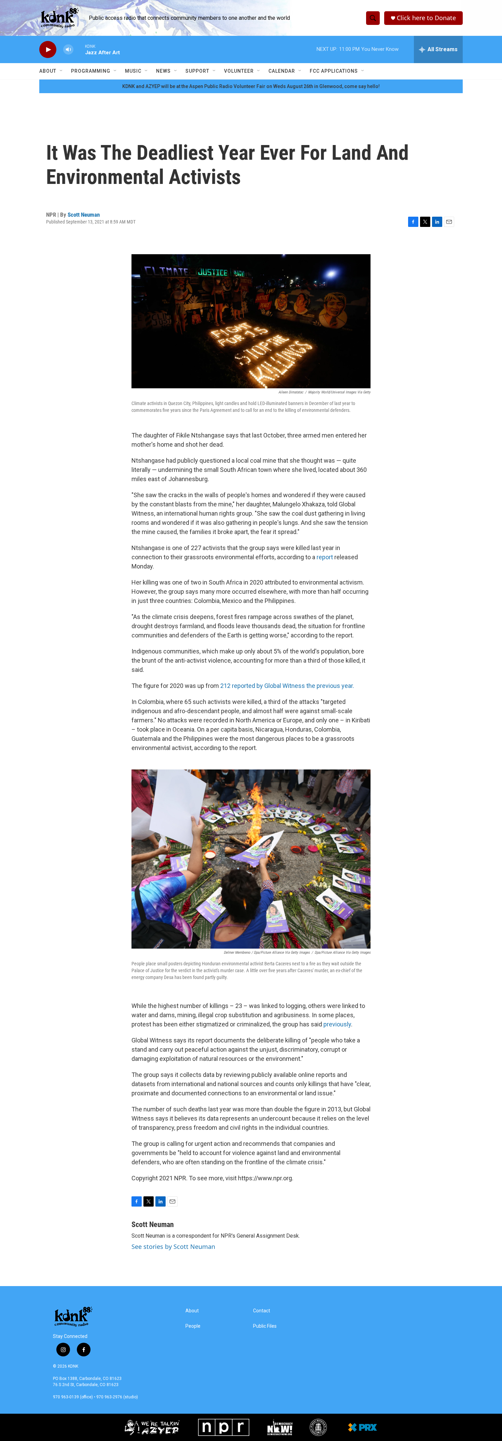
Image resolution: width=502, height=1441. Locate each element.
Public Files (265, 1326)
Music (133, 71)
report (325, 557)
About (47, 71)
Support (197, 71)
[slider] (79, 49)
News (163, 71)
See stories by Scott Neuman (173, 1246)
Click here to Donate (426, 17)
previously (337, 1024)
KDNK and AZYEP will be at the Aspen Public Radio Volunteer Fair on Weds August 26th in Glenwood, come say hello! (251, 86)
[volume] (68, 49)
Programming (90, 71)
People (192, 1326)
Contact (261, 1310)
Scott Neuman (84, 214)
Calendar (281, 71)
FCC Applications (334, 71)
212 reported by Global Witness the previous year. (287, 685)
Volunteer (239, 71)
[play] (47, 50)
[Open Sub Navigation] (61, 71)
